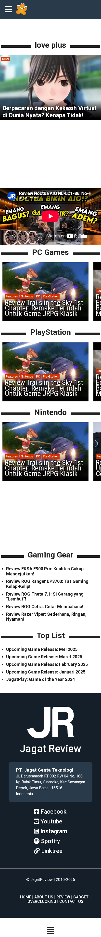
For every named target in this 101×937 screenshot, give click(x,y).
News (5, 58)
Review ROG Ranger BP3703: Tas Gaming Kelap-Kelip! (47, 584)
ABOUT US (43, 897)
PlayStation (51, 296)
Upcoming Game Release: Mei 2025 (41, 649)
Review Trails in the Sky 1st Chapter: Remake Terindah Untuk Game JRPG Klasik (44, 308)
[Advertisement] (50, 156)
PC (38, 296)
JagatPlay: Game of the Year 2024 (40, 679)
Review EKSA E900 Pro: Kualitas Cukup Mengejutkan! (45, 571)
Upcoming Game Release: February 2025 (47, 664)
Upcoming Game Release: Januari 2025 (45, 671)
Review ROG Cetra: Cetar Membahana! (44, 606)
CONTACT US (71, 901)
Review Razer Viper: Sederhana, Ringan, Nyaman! (46, 617)
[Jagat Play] (21, 9)
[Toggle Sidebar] (9, 9)
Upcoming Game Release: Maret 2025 (44, 656)
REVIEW (63, 897)
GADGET (80, 897)
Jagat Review (50, 749)
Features (12, 296)
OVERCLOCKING (41, 901)
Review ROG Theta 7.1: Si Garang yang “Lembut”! (45, 596)
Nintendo (27, 296)
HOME (25, 897)
